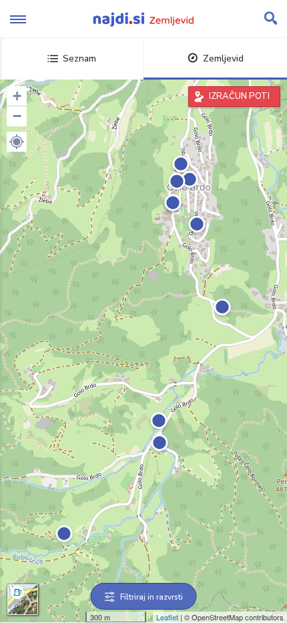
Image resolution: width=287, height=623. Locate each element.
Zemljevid (223, 58)
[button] (17, 142)
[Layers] (22, 599)
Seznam (79, 58)
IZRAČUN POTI (239, 96)
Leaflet (167, 617)
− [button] (17, 116)
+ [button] (17, 96)
